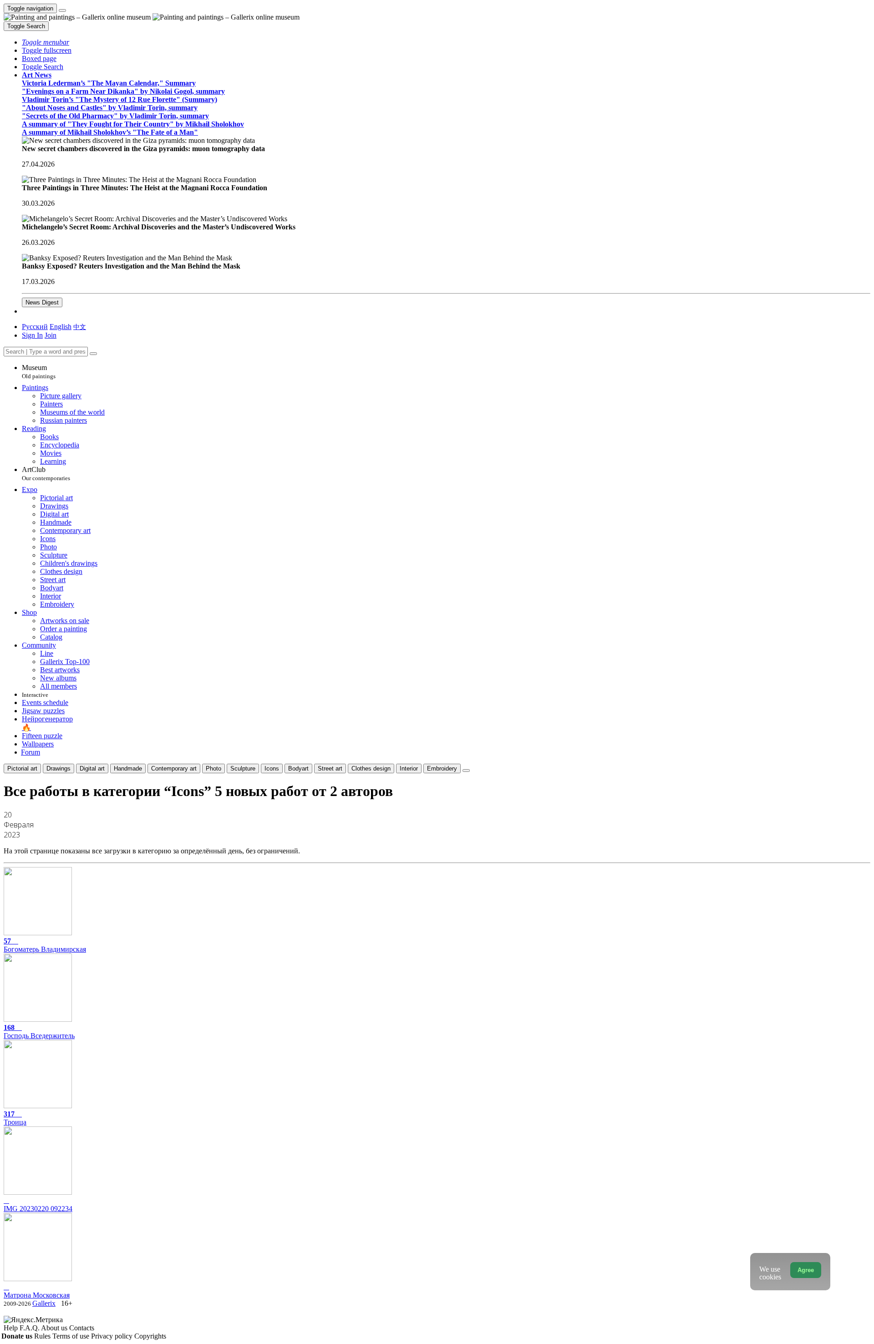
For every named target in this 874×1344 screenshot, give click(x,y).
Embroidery (442, 768)
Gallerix (44, 1303)
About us (55, 1328)
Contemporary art (174, 768)
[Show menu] (62, 10)
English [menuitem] (60, 326)
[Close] (93, 353)
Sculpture (242, 768)
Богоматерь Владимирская (45, 945)
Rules (43, 1336)
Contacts (81, 1328)
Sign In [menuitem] (32, 335)
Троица (15, 1118)
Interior (409, 768)
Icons (271, 768)
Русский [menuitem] (35, 326)
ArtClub (46, 474)
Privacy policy (112, 1336)
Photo (213, 768)
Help (12, 1328)
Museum (39, 372)
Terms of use (71, 1336)
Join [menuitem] (50, 335)
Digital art (92, 768)
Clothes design (371, 768)
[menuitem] (79, 326)
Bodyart (298, 768)
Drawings (58, 768)
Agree (806, 1270)
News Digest (42, 302)
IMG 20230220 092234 (38, 1208)
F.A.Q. (30, 1328)
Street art (330, 768)
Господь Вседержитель (39, 1032)
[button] (45, 42)
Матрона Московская (37, 1295)
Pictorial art (22, 768)
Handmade (128, 768)
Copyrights (150, 1336)
